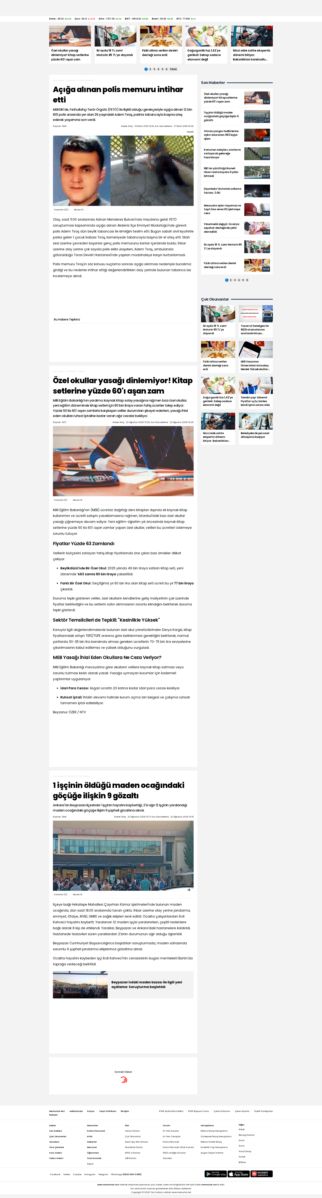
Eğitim (82, 371)
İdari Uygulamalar (88, 1062)
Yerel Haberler (86, 80)
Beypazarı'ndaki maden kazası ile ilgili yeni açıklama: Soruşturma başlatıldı (146, 984)
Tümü (173, 69)
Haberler (71, 80)
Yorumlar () (61, 209)
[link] (237, 98)
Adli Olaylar (85, 776)
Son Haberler (213, 83)
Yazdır (190, 131)
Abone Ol (78, 209)
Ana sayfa (58, 80)
